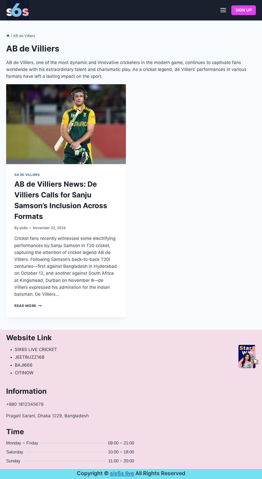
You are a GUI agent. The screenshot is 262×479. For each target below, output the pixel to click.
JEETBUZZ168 (29, 357)
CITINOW (24, 372)
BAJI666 (23, 365)
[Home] (8, 36)
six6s (23, 228)
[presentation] (66, 124)
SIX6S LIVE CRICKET (36, 349)
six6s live (122, 473)
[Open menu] (223, 10)
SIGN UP (243, 10)
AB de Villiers (27, 175)
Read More (28, 306)
